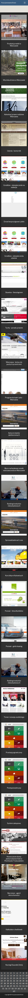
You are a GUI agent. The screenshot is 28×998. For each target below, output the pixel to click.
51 (17, 986)
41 (14, 983)
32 (14, 981)
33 (17, 981)
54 (27, 986)
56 (6, 989)
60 (19, 989)
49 (11, 986)
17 (23, 976)
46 (2, 986)
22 (11, 978)
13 (11, 976)
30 (8, 981)
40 (11, 983)
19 (2, 978)
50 (14, 986)
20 (5, 978)
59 (16, 989)
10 (2, 976)
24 (17, 978)
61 (22, 989)
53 (23, 986)
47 (5, 986)
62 (25, 989)
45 (27, 983)
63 (14, 991)
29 (5, 981)
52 (20, 986)
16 (20, 976)
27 (27, 978)
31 (11, 981)
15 (17, 976)
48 (8, 986)
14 (14, 976)
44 (23, 983)
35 (23, 981)
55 (3, 989)
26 (23, 978)
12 (8, 976)
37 (2, 983)
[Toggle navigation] (25, 2)
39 (8, 983)
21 (8, 978)
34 (20, 981)
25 (20, 978)
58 (13, 989)
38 (5, 983)
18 (27, 976)
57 (9, 989)
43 (20, 983)
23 (14, 978)
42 (17, 983)
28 (2, 981)
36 (27, 981)
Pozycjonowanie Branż (8, 3)
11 (5, 976)
